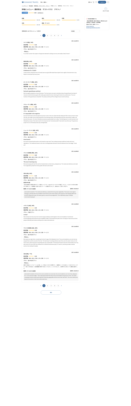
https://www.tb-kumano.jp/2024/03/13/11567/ (93, 27)
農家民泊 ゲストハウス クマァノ (42, 5)
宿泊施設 (31, 5)
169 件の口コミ (40, 12)
